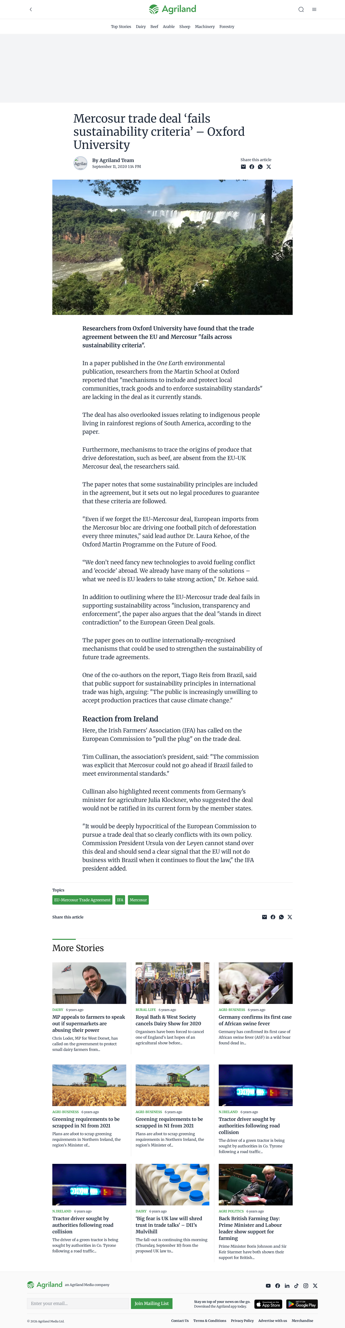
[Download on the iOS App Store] (268, 1304)
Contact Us (180, 1321)
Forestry (226, 26)
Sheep (184, 26)
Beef (154, 26)
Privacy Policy (242, 1321)
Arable (169, 26)
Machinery (205, 26)
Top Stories (121, 26)
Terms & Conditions (209, 1321)
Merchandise (302, 1321)
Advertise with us (272, 1321)
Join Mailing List (152, 1303)
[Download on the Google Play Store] (302, 1304)
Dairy (141, 26)
